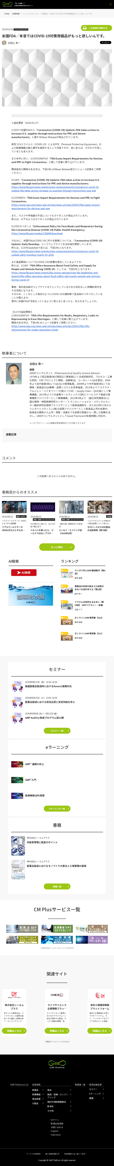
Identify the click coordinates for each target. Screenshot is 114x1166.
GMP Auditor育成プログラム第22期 (44, 717)
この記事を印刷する (98, 27)
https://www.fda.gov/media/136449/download (37, 233)
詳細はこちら (14, 1031)
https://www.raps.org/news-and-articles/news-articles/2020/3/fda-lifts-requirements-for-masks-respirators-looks (50, 327)
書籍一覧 (57, 886)
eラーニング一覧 (57, 808)
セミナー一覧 (57, 730)
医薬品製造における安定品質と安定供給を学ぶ (50, 702)
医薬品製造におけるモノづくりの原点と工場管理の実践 (56, 866)
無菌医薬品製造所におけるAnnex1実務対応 (48, 686)
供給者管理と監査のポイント (42, 842)
